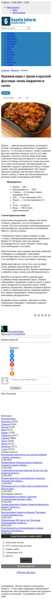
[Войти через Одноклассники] (12, 373)
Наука (4, 443)
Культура (5, 446)
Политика (6, 421)
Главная (5, 70)
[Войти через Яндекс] (12, 364)
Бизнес (6, 93)
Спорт (4, 449)
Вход (15, 10)
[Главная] (19, 25)
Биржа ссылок (12, 549)
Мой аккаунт (13, 7)
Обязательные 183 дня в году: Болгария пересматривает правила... (20, 521)
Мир (3, 430)
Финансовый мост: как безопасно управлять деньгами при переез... (23, 479)
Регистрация (19, 12)
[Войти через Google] (12, 369)
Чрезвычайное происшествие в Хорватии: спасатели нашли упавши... (22, 463)
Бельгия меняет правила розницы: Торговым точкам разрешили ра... (23, 513)
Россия (4, 427)
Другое (9, 556)
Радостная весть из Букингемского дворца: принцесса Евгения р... (22, 529)
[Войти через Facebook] (12, 360)
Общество (6, 435)
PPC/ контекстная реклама (18, 546)
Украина (5, 424)
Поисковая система (15, 542)
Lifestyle (5, 438)
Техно (4, 441)
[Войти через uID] (12, 351)
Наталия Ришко (16, 331)
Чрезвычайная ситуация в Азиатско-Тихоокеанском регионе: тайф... (19, 497)
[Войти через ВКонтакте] (12, 356)
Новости (15, 70)
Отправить (15, 388)
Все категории (8, 418)
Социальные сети (14, 552)
